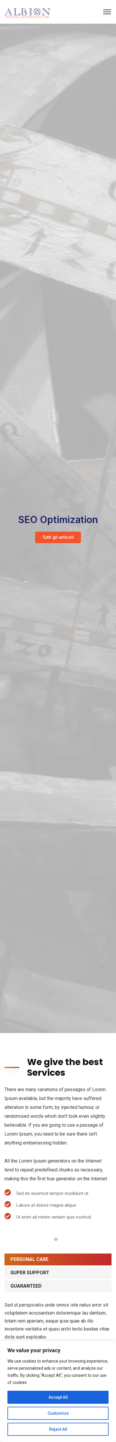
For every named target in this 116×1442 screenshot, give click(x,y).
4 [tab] (56, 1239)
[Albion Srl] (27, 11)
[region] (58, 1391)
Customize (58, 1413)
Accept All (58, 1397)
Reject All (58, 1429)
